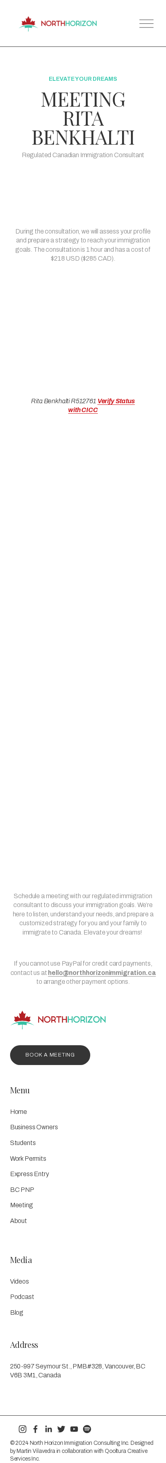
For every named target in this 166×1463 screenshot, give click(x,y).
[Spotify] (87, 1429)
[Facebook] (35, 1429)
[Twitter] (61, 1429)
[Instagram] (23, 1429)
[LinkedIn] (48, 1429)
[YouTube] (74, 1429)
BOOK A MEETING (50, 1055)
